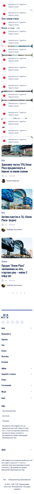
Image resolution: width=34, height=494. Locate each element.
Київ (3, 213)
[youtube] (22, 322)
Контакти (5, 416)
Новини (4, 261)
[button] (18, 328)
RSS (4, 480)
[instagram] (17, 322)
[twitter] (12, 322)
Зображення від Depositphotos (19, 480)
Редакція (5, 421)
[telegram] (3, 322)
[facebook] (7, 322)
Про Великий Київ (9, 411)
